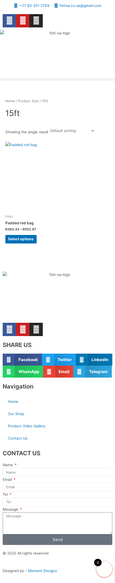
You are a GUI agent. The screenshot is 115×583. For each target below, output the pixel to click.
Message (11, 509)
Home (10, 101)
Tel (6, 494)
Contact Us (18, 438)
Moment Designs (42, 571)
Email (8, 479)
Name (8, 465)
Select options (21, 239)
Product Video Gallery (26, 426)
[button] (57, 79)
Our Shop (16, 414)
